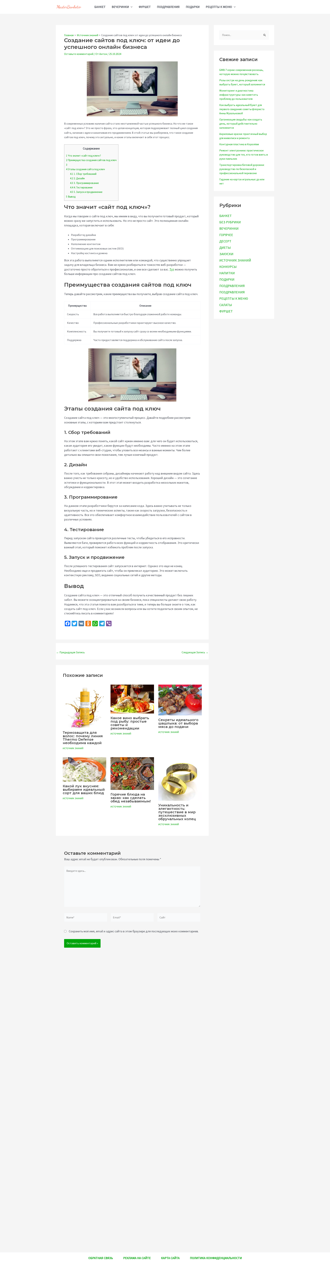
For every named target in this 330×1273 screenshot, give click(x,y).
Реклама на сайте (137, 1258)
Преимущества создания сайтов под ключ (91, 160)
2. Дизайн (77, 178)
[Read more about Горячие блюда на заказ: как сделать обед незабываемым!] (132, 773)
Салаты (225, 304)
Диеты (225, 247)
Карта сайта (170, 1258)
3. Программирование (84, 183)
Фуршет (145, 7)
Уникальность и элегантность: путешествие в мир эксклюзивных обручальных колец (177, 812)
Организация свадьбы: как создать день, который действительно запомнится (240, 123)
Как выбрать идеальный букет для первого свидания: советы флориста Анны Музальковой (241, 109)
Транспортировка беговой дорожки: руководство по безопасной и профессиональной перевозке (241, 169)
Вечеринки (120, 7)
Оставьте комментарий (78, 54)
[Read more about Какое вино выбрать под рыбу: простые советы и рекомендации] (132, 698)
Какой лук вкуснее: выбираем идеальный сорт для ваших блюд (84, 789)
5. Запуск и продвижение (86, 192)
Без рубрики (230, 222)
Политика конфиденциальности (216, 1258)
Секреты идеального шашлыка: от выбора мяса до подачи (178, 723)
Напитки (227, 273)
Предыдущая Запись (70, 652)
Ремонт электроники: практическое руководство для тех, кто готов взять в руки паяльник (243, 154)
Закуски (226, 254)
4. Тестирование (81, 187)
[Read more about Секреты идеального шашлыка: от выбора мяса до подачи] (180, 699)
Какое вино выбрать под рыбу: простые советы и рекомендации (130, 723)
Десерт (225, 241)
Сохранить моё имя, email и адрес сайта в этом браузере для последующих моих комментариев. (134, 931)
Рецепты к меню (219, 7)
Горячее (226, 234)
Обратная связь (100, 1258)
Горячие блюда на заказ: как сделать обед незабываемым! (131, 797)
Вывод (71, 196)
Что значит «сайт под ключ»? (83, 155)
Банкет (100, 7)
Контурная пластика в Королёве (239, 144)
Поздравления (168, 7)
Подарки (193, 7)
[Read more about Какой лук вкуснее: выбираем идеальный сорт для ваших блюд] (84, 769)
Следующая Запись (195, 652)
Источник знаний (73, 748)
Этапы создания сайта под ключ (85, 169)
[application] (131, 7)
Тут (171, 269)
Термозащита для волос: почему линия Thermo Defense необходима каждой (83, 738)
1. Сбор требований (83, 173)
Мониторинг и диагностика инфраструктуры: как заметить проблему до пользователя (238, 94)
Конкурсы (228, 266)
